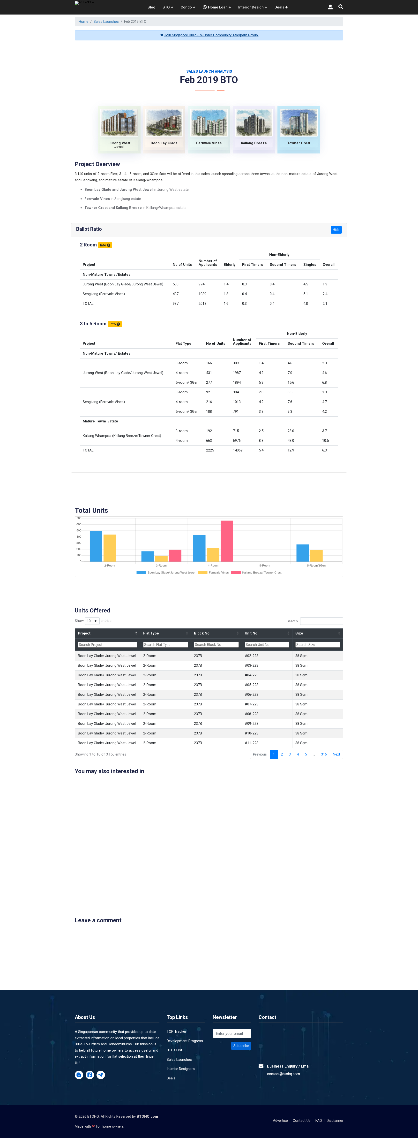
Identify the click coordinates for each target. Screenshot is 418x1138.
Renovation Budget (231, 583)
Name (133, 561)
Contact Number (142, 583)
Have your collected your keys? (242, 604)
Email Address (227, 561)
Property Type (140, 604)
